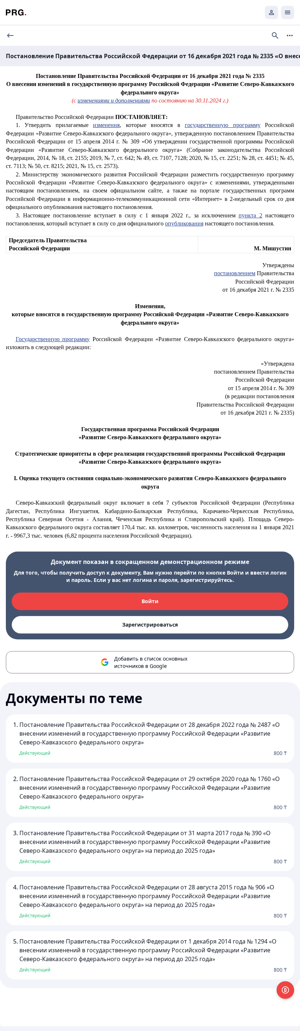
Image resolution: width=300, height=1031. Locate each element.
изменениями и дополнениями (114, 100)
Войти (150, 601)
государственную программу (222, 125)
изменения (106, 125)
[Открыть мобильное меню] (287, 12)
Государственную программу (53, 339)
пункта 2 (250, 215)
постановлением (234, 273)
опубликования (184, 223)
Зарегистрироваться (150, 624)
